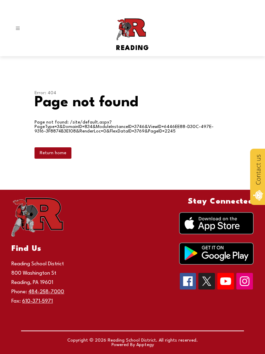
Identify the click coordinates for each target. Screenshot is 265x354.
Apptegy (145, 345)
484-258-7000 (46, 292)
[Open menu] (18, 28)
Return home (53, 153)
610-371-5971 (37, 301)
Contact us (258, 170)
